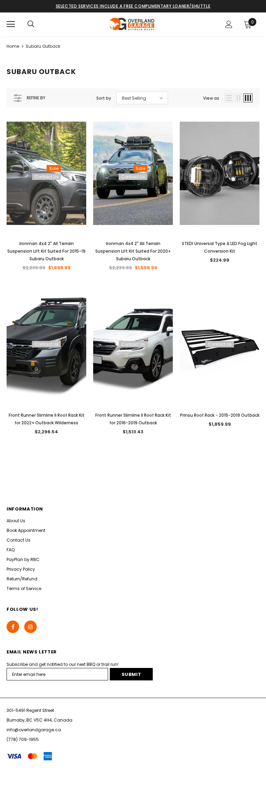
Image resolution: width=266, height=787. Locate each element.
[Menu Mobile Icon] (11, 24)
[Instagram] (30, 627)
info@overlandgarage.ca (34, 730)
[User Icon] (228, 24)
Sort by (103, 98)
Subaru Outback (43, 46)
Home (13, 46)
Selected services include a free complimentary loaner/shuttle (133, 6)
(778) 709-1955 (23, 739)
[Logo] (132, 24)
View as (211, 98)
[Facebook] (13, 627)
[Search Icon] (30, 24)
